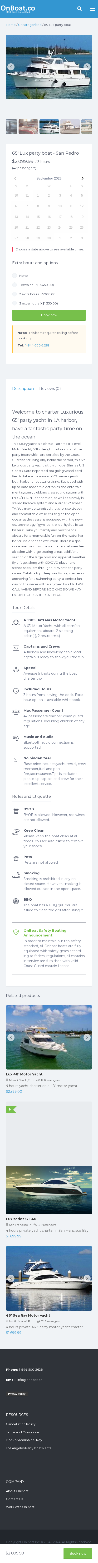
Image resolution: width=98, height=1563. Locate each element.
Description (23, 388)
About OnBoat (17, 1491)
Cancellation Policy (20, 1424)
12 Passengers (50, 1080)
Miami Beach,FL (20, 1080)
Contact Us (14, 1499)
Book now (49, 315)
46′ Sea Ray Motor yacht (28, 1315)
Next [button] (95, 126)
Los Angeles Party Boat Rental (29, 1448)
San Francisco (18, 1224)
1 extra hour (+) (36, 285)
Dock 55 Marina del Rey (24, 1440)
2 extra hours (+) (37, 294)
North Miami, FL (20, 1321)
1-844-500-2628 (37, 345)
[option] (49, 67)
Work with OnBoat (20, 1507)
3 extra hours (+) (38, 303)
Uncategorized (30, 25)
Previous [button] (2, 126)
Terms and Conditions (22, 1432)
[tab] (23, 388)
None (23, 275)
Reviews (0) (50, 388)
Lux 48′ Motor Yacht (24, 1074)
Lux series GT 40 (21, 1219)
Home (11, 25)
